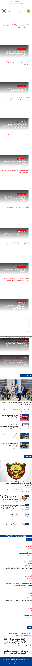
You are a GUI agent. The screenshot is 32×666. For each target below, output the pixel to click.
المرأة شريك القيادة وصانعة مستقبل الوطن (18, 600)
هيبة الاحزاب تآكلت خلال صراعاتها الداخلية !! (18, 568)
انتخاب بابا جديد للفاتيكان (12, 524)
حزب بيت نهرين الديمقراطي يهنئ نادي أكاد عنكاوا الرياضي (15, 89)
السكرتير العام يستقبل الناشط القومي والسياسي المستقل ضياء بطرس (15, 53)
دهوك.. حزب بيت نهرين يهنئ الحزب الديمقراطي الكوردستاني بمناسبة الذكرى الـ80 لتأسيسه (14, 306)
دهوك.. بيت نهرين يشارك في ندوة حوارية (15, 162)
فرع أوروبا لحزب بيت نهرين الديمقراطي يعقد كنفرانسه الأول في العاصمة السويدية (14, 125)
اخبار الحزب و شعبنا (25, 414)
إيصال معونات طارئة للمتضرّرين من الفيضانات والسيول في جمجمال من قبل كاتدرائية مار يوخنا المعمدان (15, 362)
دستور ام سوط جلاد (25, 553)
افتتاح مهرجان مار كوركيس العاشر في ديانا (15, 234)
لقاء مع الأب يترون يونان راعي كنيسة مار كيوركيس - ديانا (17, 652)
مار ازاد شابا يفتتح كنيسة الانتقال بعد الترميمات (14, 270)
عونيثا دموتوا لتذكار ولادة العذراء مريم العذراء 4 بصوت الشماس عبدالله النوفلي (16, 641)
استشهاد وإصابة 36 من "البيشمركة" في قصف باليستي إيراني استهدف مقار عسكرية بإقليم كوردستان (15, 345)
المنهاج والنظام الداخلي (18, 3)
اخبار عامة (25, 340)
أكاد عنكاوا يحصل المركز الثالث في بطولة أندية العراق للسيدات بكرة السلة (15, 198)
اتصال (10, 3)
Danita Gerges (13, 514)
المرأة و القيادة (27, 615)
